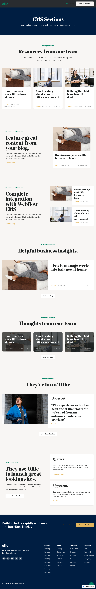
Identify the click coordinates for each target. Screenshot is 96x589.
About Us (60, 555)
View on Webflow (85, 4)
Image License (89, 555)
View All (59, 565)
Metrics (73, 562)
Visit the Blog (10, 163)
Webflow (21, 583)
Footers (73, 555)
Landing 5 (47, 562)
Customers (61, 552)
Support (87, 562)
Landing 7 (47, 569)
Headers (73, 552)
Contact (59, 559)
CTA (71, 559)
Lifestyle (7, 104)
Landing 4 (47, 559)
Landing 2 (47, 552)
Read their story (57, 424)
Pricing (59, 549)
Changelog (87, 559)
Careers (60, 562)
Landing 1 (47, 549)
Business (69, 106)
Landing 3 (47, 555)
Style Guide (88, 552)
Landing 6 (47, 565)
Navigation (74, 549)
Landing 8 (47, 572)
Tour (85, 549)
